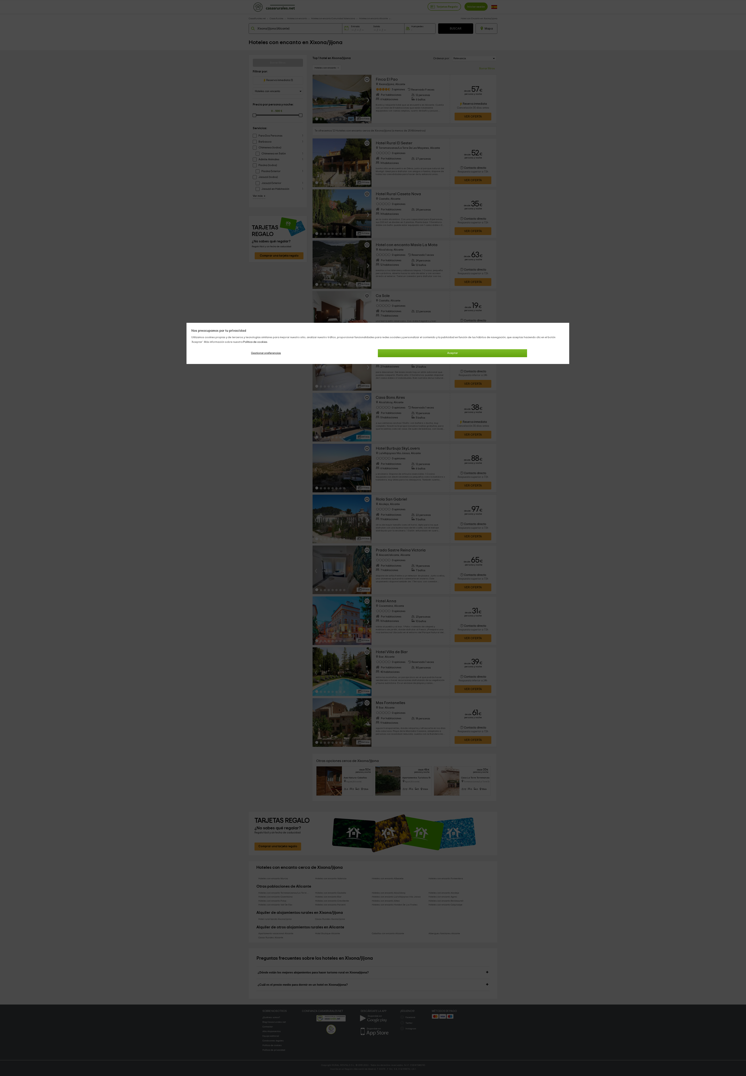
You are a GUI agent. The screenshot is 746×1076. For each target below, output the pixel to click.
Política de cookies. (255, 342)
